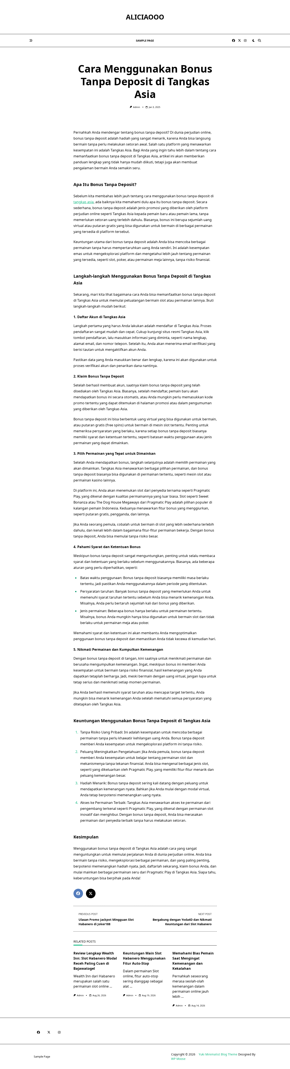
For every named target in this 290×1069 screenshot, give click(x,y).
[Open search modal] (259, 40)
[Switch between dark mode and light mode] (253, 40)
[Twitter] (239, 40)
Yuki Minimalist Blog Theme (218, 1054)
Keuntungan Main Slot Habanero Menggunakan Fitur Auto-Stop (144, 958)
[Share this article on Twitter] (91, 893)
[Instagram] (245, 40)
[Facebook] (233, 40)
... (111, 986)
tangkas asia (83, 202)
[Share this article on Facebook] (78, 893)
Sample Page (145, 40)
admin (136, 107)
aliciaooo (145, 16)
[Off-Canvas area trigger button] (31, 40)
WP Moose (178, 1059)
